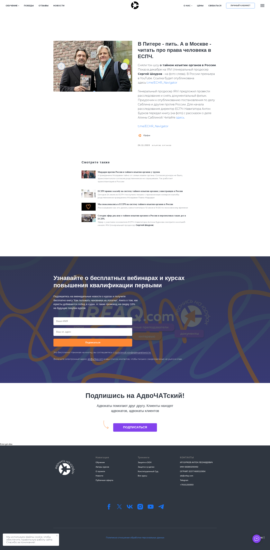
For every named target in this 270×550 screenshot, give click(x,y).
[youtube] (150, 506)
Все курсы (142, 476)
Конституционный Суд (148, 471)
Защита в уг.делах (146, 467)
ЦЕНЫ (200, 5)
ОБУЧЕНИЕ (11, 5)
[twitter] (119, 506)
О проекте (100, 471)
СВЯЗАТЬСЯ (214, 5)
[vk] (129, 506)
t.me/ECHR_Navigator (162, 82)
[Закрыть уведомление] (57, 535)
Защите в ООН (144, 462)
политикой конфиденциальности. (133, 352)
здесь (180, 117)
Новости (99, 476)
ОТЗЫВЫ (44, 5)
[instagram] (140, 506)
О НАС (187, 5)
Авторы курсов (102, 467)
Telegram (184, 480)
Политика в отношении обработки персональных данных (135, 537)
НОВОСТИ (58, 5)
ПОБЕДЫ (29, 5)
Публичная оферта (104, 480)
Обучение (100, 462)
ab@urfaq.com (95, 359)
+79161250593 (187, 485)
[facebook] (108, 506)
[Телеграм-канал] (161, 506)
